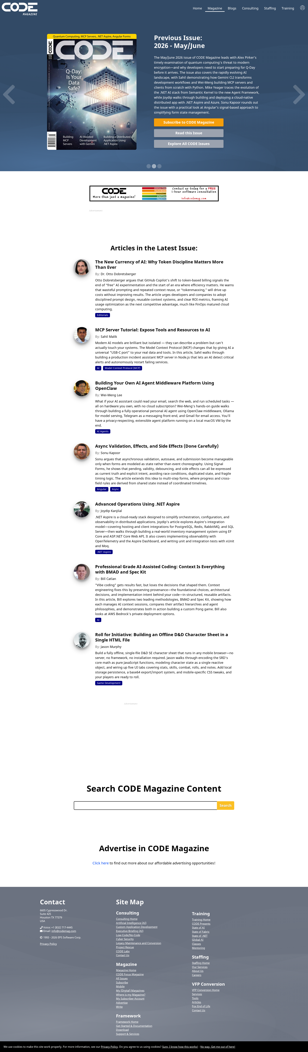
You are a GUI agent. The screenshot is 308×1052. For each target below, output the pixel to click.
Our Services (199, 967)
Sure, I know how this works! (180, 1046)
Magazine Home (126, 970)
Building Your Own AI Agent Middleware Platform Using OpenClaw (154, 385)
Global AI (197, 939)
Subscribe (122, 982)
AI (98, 368)
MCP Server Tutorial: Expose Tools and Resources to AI (152, 330)
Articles (196, 1002)
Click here (101, 863)
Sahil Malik (109, 336)
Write (119, 1006)
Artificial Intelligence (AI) (131, 923)
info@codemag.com (64, 931)
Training (288, 8)
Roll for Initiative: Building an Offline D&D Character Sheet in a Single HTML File (161, 637)
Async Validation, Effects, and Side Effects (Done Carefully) (157, 446)
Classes (196, 944)
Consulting (250, 8)
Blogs (232, 8)
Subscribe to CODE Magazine (188, 122)
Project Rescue (125, 947)
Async (115, 489)
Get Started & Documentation (134, 1026)
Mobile (120, 986)
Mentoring (198, 948)
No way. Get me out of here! (217, 1046)
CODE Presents (201, 923)
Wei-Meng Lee (111, 395)
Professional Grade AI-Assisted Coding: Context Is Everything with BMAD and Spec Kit (160, 569)
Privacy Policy (48, 944)
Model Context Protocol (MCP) (122, 368)
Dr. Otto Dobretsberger (118, 274)
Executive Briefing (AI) (129, 931)
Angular (102, 489)
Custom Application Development (136, 927)
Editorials (102, 315)
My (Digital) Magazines (130, 990)
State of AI (198, 927)
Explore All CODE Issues (189, 143)
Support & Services (127, 1034)
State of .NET (199, 936)
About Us (197, 971)
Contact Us (122, 955)
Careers (196, 975)
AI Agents (103, 431)
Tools (195, 998)
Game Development (108, 683)
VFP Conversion (208, 984)
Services (197, 994)
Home (197, 8)
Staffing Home (201, 963)
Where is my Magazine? (130, 994)
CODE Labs (123, 951)
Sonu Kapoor (110, 453)
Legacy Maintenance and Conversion (138, 943)
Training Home (201, 919)
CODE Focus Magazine (130, 974)
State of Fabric (200, 931)
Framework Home (127, 1021)
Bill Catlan (108, 579)
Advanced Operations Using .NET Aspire (137, 504)
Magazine (215, 8)
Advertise (122, 1002)
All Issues (122, 978)
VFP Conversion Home (205, 990)
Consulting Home (126, 919)
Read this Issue (188, 133)
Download (122, 1029)
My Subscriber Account (130, 998)
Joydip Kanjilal (111, 511)
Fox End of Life (201, 1006)
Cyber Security (125, 939)
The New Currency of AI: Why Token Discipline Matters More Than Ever (159, 264)
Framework (128, 1016)
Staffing (270, 8)
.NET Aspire (104, 552)
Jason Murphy (111, 647)
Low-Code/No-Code (128, 935)
